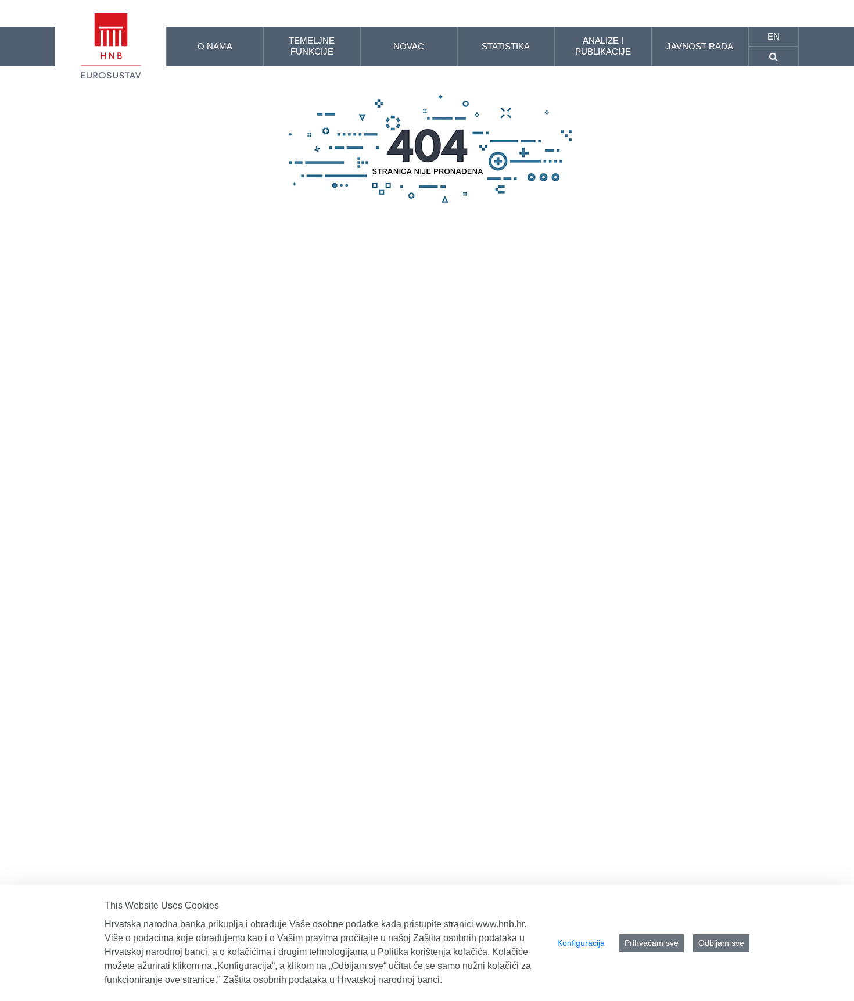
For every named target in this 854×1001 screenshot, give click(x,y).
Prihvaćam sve (652, 943)
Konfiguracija (581, 943)
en (773, 36)
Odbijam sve (721, 943)
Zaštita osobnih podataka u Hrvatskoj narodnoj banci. (332, 980)
